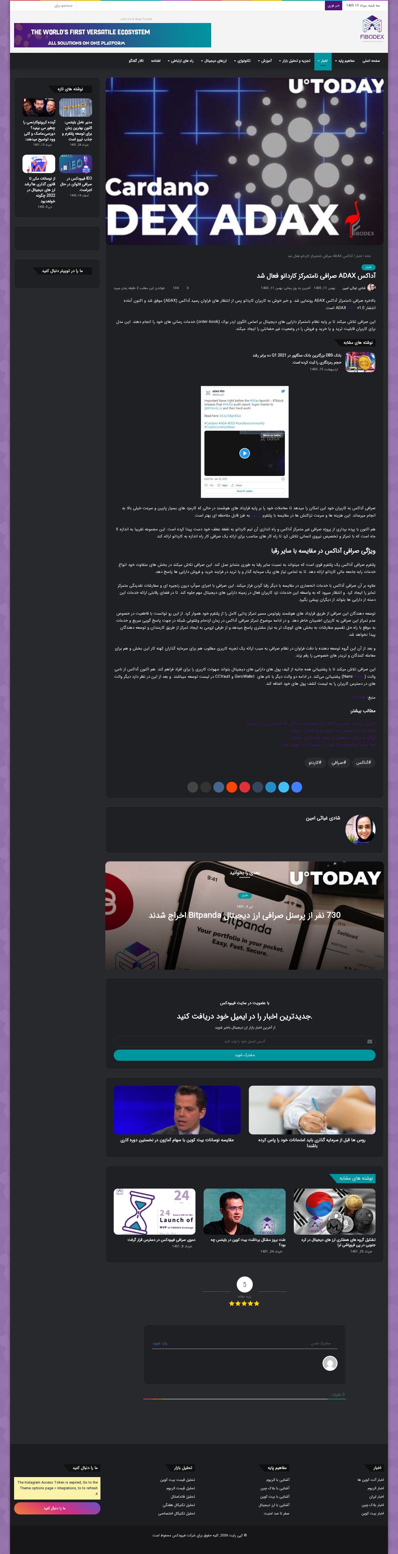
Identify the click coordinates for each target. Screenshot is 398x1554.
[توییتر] (283, 787)
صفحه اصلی (371, 61)
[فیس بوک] (296, 787)
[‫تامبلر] (257, 787)
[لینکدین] (270, 787)
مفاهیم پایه (346, 61)
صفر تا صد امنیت (276, 1513)
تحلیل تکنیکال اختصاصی (176, 1513)
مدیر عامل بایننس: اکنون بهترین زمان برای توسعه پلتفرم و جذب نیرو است (77, 130)
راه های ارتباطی (182, 61)
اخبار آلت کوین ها (371, 1480)
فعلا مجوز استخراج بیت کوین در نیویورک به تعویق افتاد (329, 744)
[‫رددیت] (231, 787)
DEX (351, 308)
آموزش (266, 61)
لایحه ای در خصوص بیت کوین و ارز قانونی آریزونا (334, 730)
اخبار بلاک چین (373, 1505)
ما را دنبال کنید (55, 1508)
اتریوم (256, 515)
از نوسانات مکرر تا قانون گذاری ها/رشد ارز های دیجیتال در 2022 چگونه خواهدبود (39, 190)
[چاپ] (192, 787)
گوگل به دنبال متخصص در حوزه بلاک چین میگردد (333, 737)
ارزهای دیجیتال (215, 61)
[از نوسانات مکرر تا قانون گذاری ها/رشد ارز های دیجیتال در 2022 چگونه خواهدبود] (38, 164)
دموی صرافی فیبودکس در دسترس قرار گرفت (161, 1240)
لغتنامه (156, 61)
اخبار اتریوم (376, 1488)
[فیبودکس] (372, 28)
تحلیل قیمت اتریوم (181, 1488)
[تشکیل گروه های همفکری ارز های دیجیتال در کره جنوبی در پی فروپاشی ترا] (335, 1212)
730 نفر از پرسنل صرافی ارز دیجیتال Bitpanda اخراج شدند (245, 915)
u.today (359, 697)
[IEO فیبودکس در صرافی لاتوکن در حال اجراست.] (75, 164)
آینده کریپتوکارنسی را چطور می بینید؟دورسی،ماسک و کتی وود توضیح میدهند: (39, 130)
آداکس (362, 762)
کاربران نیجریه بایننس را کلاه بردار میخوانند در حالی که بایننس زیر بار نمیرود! (311, 723)
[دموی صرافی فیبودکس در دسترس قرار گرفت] (154, 1212)
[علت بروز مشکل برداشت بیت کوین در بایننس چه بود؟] (244, 1212)
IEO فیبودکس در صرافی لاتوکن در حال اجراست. (76, 184)
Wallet (359, 676)
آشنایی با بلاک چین (274, 1488)
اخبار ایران (376, 1497)
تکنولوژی (243, 61)
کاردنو (314, 762)
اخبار (324, 61)
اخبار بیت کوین (372, 1513)
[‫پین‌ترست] (244, 787)
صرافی (337, 762)
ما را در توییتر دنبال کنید (62, 271)
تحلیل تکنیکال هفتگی (179, 1505)
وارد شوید (160, 1343)
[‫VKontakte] (218, 787)
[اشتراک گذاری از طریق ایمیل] (205, 787)
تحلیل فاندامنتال (183, 1497)
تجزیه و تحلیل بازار (296, 61)
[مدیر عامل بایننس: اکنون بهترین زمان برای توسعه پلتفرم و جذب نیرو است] (75, 107)
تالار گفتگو (136, 61)
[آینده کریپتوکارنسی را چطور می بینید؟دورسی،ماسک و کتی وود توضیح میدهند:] (38, 107)
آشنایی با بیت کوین (274, 1497)
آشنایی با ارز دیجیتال (274, 1505)
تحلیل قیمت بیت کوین (177, 1480)
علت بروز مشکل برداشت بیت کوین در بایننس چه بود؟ (248, 1242)
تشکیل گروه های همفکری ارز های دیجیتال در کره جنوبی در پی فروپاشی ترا (339, 1242)
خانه (368, 256)
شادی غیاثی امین (354, 288)
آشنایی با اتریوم (277, 1480)
